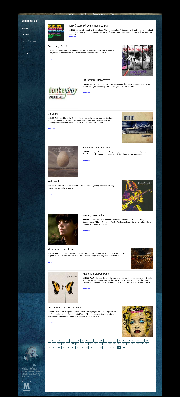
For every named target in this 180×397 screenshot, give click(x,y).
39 (114, 344)
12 (92, 340)
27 (59, 344)
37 (105, 344)
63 (124, 347)
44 (138, 344)
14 (101, 340)
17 (115, 340)
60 (110, 347)
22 (138, 340)
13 (96, 340)
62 (119, 347)
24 (147, 340)
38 (110, 344)
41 (124, 344)
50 (63, 347)
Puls (112, 14)
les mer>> (72, 37)
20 (129, 340)
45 (142, 344)
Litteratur (25, 35)
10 (82, 340)
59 (105, 347)
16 (110, 340)
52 (73, 347)
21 (133, 340)
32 (82, 344)
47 (49, 347)
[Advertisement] (100, 369)
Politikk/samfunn (29, 41)
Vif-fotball (69, 14)
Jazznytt (82, 14)
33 (87, 344)
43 (133, 344)
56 (91, 347)
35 (96, 344)
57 (96, 347)
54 (82, 347)
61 (114, 347)
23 (143, 340)
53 (77, 347)
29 (68, 344)
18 (119, 340)
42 (128, 344)
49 (59, 347)
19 (124, 340)
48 (54, 347)
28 (63, 344)
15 (105, 340)
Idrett (24, 47)
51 (68, 347)
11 (87, 340)
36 (101, 344)
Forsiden (25, 53)
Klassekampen (99, 14)
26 (54, 344)
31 (77, 344)
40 (119, 344)
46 (147, 344)
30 (73, 344)
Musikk (25, 29)
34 (91, 344)
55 (87, 347)
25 (49, 344)
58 (101, 347)
